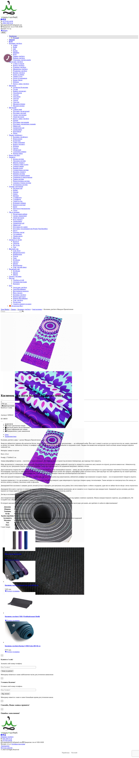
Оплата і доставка (15, 276)
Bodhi (15, 47)
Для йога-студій (18, 280)
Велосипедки (17, 265)
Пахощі (15, 120)
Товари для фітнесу (15, 135)
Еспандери (17, 140)
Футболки (16, 260)
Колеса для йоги (18, 65)
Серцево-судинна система (22, 183)
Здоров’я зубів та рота (20, 164)
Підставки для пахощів (21, 122)
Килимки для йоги (15, 43)
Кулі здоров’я (17, 219)
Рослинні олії (17, 188)
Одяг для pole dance (20, 267)
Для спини (16, 96)
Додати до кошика (8, 406)
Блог (10, 285)
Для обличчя (17, 93)
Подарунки (17, 302)
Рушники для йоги (19, 67)
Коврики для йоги (7, 737)
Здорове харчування (16, 186)
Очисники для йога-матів (22, 60)
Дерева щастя (17, 236)
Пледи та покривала (20, 78)
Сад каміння (17, 234)
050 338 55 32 (7, 738)
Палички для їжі (18, 232)
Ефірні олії (16, 126)
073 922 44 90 (7, 740)
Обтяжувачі (17, 150)
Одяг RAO (16, 251)
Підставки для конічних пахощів (24, 124)
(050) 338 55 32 (8, 23)
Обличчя (16, 243)
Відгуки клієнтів (6, 748)
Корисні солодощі (19, 205)
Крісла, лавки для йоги (21, 84)
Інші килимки (37, 309)
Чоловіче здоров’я (19, 172)
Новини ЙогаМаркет (20, 298)
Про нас (12, 278)
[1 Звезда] (6, 424)
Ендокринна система (20, 185)
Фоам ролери (17, 139)
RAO (15, 54)
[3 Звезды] (9, 424)
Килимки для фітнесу (20, 137)
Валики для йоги (19, 73)
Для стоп (16, 102)
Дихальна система (19, 161)
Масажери (12, 85)
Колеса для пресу (19, 144)
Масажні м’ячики (19, 104)
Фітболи (16, 82)
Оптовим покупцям (20, 282)
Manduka (16, 52)
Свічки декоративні (20, 216)
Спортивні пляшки (19, 151)
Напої (15, 207)
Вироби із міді (18, 168)
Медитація (12, 107)
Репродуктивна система (21, 181)
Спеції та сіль (17, 201)
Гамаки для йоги (19, 56)
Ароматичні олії (18, 128)
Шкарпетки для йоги (20, 69)
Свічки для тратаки (19, 115)
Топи (15, 258)
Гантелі (15, 148)
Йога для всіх (17, 293)
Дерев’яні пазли (18, 117)
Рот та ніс (16, 245)
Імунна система (18, 159)
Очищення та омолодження (22, 177)
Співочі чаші (17, 109)
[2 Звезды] (7, 424)
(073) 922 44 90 (8, 21)
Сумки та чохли (18, 63)
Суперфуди (17, 199)
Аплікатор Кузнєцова (20, 87)
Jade (14, 49)
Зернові (15, 192)
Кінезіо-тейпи (18, 153)
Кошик (5, 30)
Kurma (15, 51)
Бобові (15, 190)
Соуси (15, 210)
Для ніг (15, 100)
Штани (15, 263)
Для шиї (16, 95)
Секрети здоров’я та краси (22, 304)
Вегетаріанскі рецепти (21, 291)
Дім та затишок (14, 212)
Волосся (16, 241)
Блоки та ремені (18, 74)
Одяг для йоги (18, 300)
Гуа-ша (15, 89)
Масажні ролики (19, 106)
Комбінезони (17, 254)
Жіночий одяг (14, 249)
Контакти (16, 284)
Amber (15, 45)
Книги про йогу (14, 155)
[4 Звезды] (10, 424)
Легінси (16, 262)
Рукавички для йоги (20, 71)
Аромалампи (17, 129)
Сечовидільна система (20, 170)
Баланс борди (17, 80)
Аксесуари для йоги (16, 62)
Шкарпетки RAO (19, 252)
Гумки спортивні (19, 142)
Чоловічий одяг (14, 269)
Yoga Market (5, 309)
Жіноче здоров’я (18, 163)
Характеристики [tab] (10, 436)
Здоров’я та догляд (15, 240)
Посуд (15, 230)
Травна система (18, 179)
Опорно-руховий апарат (21, 175)
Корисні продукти (19, 296)
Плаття (15, 256)
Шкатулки (16, 238)
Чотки (15, 133)
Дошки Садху (17, 76)
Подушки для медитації (21, 111)
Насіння (16, 196)
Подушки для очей (19, 113)
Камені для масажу (19, 91)
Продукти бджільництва (21, 208)
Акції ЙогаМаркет (19, 289)
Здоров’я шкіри (18, 166)
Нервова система (19, 174)
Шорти (15, 274)
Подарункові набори (20, 214)
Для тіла (16, 98)
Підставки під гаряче (20, 227)
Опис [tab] (7, 434)
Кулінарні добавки (19, 203)
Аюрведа (12, 157)
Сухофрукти (17, 197)
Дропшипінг (5, 746)
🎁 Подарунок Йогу (16, 306)
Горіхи (15, 194)
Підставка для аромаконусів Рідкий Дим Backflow (30, 229)
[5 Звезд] (12, 424)
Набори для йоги (19, 58)
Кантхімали (17, 131)
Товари (13, 309)
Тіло (14, 247)
